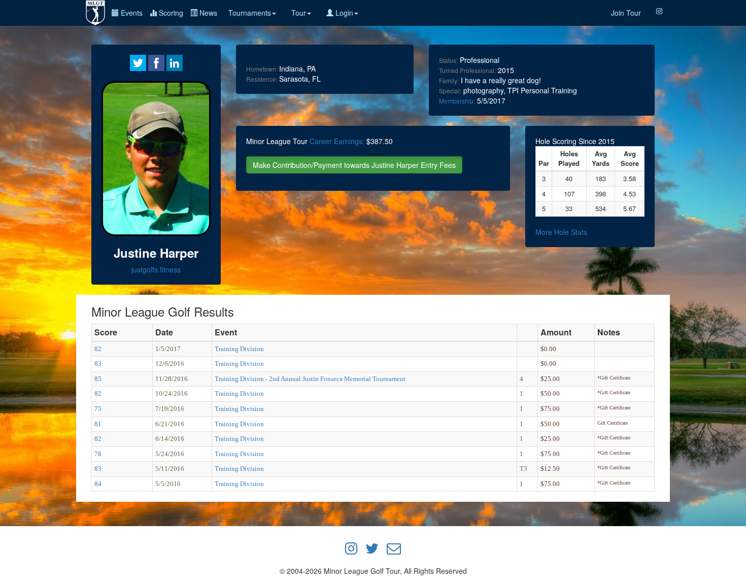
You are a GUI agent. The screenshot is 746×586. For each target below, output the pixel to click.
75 (97, 408)
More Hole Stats (561, 232)
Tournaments (249, 13)
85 (97, 379)
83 (97, 363)
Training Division (239, 349)
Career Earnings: (337, 141)
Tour (298, 13)
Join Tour (626, 13)
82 (97, 349)
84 (97, 484)
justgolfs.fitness (156, 269)
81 (97, 424)
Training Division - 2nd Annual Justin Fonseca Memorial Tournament (310, 379)
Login (343, 13)
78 (97, 454)
